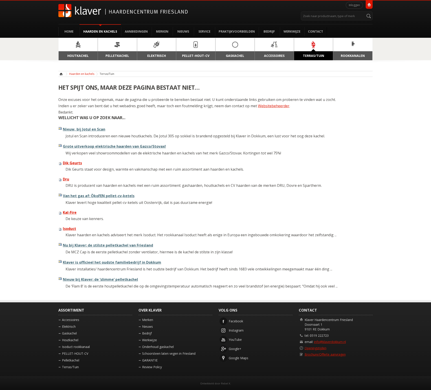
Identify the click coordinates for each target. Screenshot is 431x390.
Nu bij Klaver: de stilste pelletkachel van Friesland (108, 245)
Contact (315, 31)
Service (204, 31)
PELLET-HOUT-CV (75, 353)
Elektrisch (69, 326)
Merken (162, 31)
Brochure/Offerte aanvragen (325, 354)
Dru (66, 179)
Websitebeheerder (273, 105)
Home (68, 31)
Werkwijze (292, 31)
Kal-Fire (70, 212)
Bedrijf (269, 31)
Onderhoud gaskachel (158, 347)
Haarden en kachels (100, 31)
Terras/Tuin (70, 367)
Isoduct (69, 228)
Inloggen (354, 5)
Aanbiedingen (136, 31)
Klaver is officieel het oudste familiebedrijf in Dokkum (112, 262)
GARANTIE (150, 360)
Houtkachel (70, 340)
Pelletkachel (70, 360)
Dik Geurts (72, 162)
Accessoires (70, 320)
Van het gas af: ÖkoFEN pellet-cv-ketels (98, 195)
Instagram (236, 330)
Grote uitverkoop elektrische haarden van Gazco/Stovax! (114, 146)
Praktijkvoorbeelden (237, 31)
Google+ (235, 349)
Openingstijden (315, 348)
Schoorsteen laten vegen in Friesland (169, 353)
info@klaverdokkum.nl (330, 342)
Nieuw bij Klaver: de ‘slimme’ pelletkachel (100, 279)
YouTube (235, 339)
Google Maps (238, 358)
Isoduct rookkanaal (76, 347)
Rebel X (225, 383)
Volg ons (228, 310)
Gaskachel (69, 333)
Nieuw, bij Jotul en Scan (84, 129)
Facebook (236, 321)
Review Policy (152, 367)
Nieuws (183, 31)
